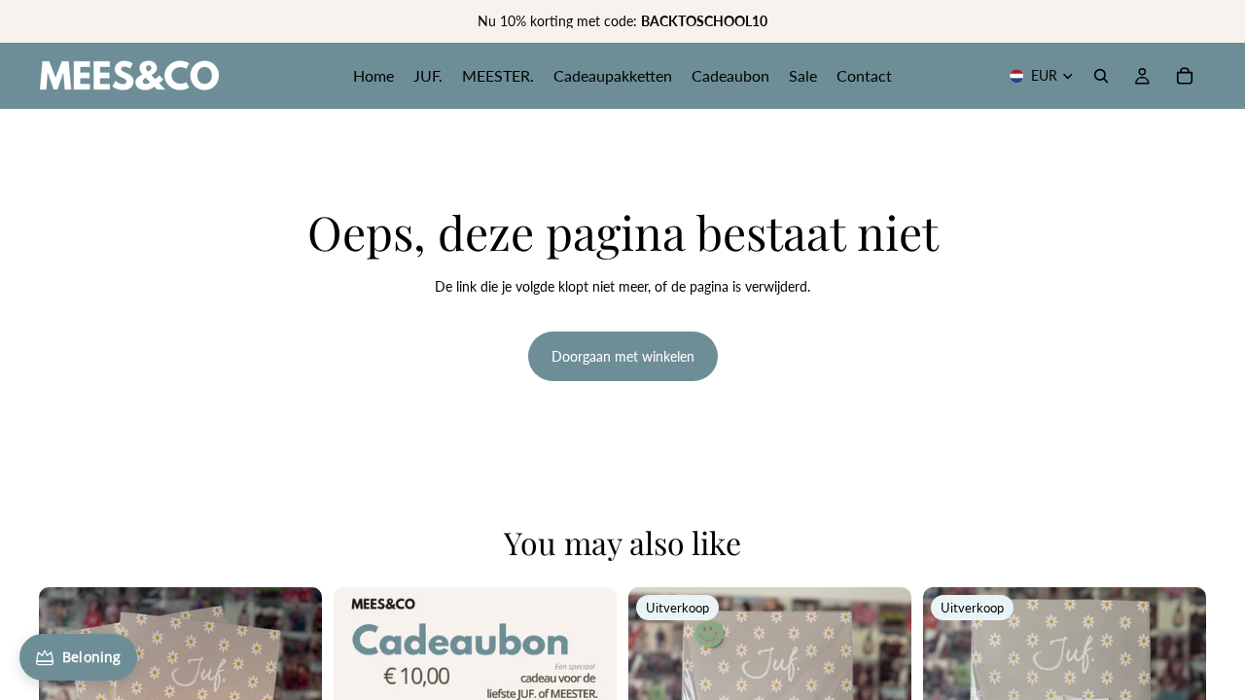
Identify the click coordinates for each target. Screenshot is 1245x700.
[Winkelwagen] (1184, 75)
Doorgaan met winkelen (622, 356)
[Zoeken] (1101, 75)
